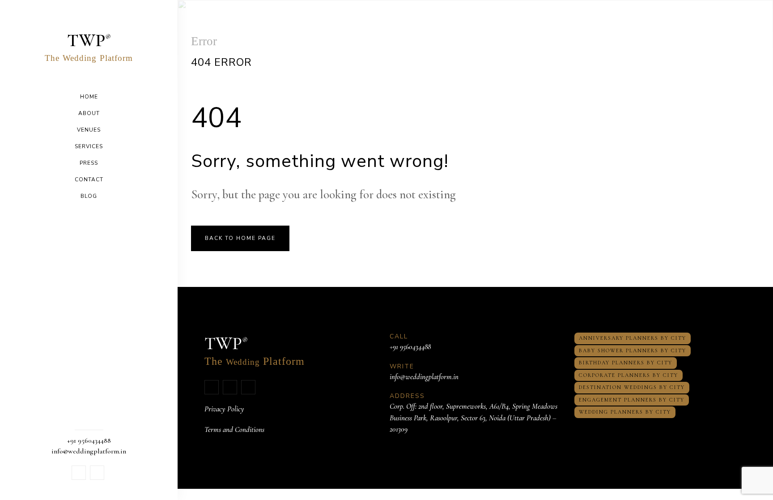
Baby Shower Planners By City (632, 350)
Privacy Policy (224, 409)
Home (89, 96)
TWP (89, 46)
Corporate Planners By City (628, 375)
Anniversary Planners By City (632, 338)
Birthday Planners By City (625, 362)
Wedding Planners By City (625, 412)
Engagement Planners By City (631, 400)
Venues (89, 129)
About (89, 113)
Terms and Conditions (234, 429)
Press (89, 163)
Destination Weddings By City (632, 387)
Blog (89, 196)
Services (89, 146)
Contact (89, 179)
